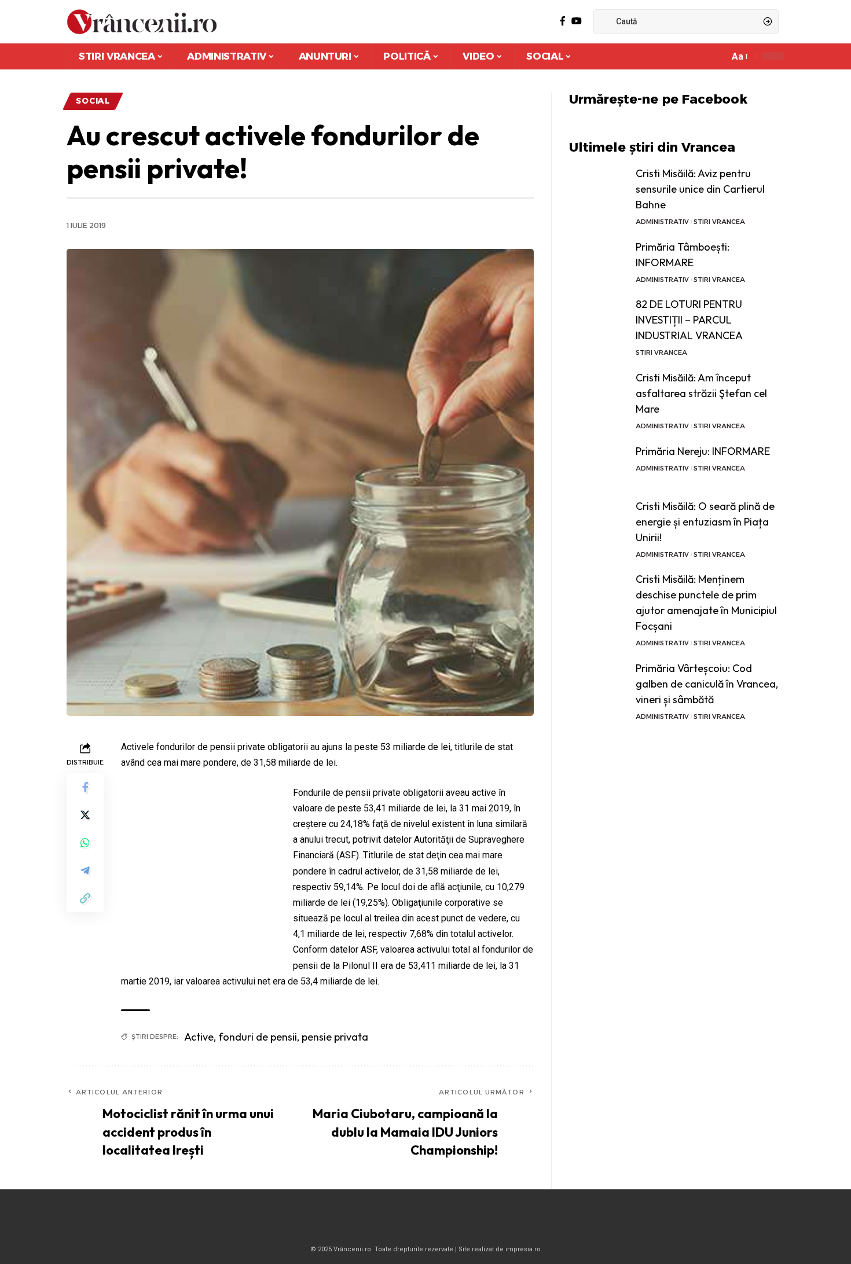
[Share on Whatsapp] (85, 843)
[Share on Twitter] (85, 815)
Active (199, 1036)
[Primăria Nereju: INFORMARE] (598, 465)
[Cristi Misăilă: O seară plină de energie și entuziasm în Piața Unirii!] (598, 520)
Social (93, 100)
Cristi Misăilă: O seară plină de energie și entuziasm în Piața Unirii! (705, 521)
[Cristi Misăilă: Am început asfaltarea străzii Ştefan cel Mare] (598, 391)
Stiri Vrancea (719, 222)
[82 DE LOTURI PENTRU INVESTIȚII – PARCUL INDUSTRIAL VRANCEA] (598, 318)
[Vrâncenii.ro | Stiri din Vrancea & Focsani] (142, 22)
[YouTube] (576, 21)
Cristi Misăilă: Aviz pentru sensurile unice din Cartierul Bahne (700, 189)
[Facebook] (562, 21)
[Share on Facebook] (85, 787)
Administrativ (662, 222)
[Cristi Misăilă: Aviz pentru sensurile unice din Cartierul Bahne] (598, 187)
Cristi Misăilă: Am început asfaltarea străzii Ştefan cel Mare (701, 393)
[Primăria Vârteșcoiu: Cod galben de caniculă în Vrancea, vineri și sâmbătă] (598, 682)
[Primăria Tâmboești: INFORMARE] (598, 260)
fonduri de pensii (257, 1036)
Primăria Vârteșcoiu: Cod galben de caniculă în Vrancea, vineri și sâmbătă (707, 684)
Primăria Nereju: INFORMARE (703, 451)
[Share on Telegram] (85, 870)
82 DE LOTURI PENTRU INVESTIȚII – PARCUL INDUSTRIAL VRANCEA (689, 319)
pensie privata (335, 1036)
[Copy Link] (85, 898)
